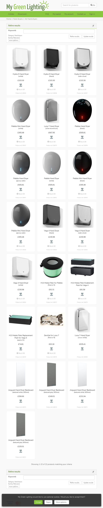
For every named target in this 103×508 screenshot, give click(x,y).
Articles (11, 14)
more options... (14, 40)
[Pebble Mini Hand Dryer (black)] (82, 162)
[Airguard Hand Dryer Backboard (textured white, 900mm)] (20, 374)
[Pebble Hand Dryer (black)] (82, 110)
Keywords (12, 30)
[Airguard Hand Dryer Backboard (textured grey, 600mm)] (20, 424)
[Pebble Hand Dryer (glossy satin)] (20, 162)
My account (69, 14)
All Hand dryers (31, 19)
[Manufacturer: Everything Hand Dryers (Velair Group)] (20, 85)
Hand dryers (18, 19)
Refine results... (75, 37)
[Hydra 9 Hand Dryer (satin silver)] (82, 58)
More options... (61, 502)
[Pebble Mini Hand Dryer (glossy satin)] (20, 215)
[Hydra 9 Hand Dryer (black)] (51, 58)
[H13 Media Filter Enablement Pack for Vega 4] (82, 267)
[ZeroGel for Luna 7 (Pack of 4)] (51, 319)
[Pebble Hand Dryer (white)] (51, 162)
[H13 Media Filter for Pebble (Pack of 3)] (51, 267)
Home (8, 19)
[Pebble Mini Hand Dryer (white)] (20, 110)
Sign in (92, 14)
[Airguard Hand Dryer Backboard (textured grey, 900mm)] (51, 374)
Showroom (22, 14)
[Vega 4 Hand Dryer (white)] (20, 267)
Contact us (81, 14)
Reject (48, 502)
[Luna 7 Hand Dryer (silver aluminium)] (51, 110)
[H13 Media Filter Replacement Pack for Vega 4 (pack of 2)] (20, 319)
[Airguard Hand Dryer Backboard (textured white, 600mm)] (82, 374)
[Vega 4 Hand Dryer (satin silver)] (82, 215)
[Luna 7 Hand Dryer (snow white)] (82, 319)
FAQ (47, 14)
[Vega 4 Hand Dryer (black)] (51, 215)
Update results (88, 37)
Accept (38, 502)
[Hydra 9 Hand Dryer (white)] (20, 58)
